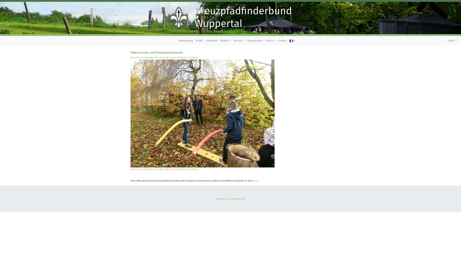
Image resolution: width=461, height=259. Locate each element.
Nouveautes (186, 40)
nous (256, 181)
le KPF (199, 40)
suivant (162, 57)
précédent (149, 57)
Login (451, 40)
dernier (173, 57)
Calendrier (212, 40)
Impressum (222, 198)
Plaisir (269, 40)
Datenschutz (238, 198)
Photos (225, 40)
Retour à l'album (189, 57)
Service (237, 40)
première (136, 57)
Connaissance (255, 40)
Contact (282, 40)
